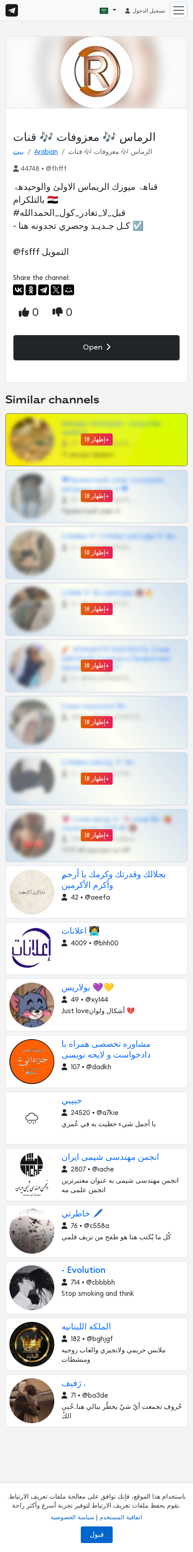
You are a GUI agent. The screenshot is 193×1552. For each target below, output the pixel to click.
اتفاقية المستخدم (121, 1517)
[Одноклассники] (31, 289)
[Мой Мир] (68, 289)
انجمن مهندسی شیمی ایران (110, 1157)
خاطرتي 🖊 (82, 1214)
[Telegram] (43, 289)
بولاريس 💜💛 (87, 988)
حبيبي (71, 1101)
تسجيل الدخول (148, 10)
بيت (18, 152)
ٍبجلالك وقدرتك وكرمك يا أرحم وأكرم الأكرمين (113, 880)
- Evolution (83, 1270)
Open (93, 347)
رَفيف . (73, 1383)
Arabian (46, 152)
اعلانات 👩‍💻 (80, 931)
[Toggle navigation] (179, 10)
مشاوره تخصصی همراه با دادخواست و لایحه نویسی (105, 1049)
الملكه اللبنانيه (86, 1327)
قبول (97, 1534)
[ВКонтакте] (18, 289)
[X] (56, 289)
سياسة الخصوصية (72, 1517)
